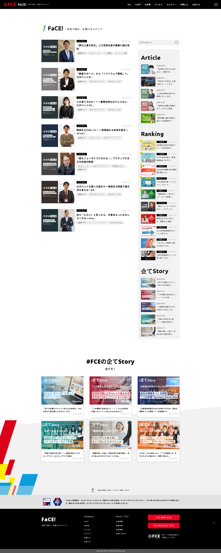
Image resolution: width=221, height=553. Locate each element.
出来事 (148, 4)
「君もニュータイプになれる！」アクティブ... (166, 207)
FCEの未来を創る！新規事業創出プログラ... (166, 158)
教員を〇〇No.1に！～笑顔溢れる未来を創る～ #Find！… (102, 132)
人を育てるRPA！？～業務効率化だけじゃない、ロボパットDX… (103, 103)
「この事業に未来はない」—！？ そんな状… (166, 296)
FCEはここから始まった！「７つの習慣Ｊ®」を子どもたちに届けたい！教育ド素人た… (158, 454)
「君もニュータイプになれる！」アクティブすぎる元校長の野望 (103, 160)
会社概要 (119, 521)
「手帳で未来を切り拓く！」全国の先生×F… (165, 320)
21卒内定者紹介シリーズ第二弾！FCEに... (166, 256)
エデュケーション (95, 53)
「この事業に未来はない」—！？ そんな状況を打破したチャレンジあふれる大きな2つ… (109, 410)
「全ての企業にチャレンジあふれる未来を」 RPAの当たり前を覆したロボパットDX (62, 410)
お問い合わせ (121, 534)
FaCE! (138, 4)
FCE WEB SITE (164, 517)
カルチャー (171, 4)
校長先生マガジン (118, 166)
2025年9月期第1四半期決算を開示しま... (167, 171)
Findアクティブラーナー (112, 138)
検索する (177, 42)
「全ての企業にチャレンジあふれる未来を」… (166, 283)
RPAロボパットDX (115, 81)
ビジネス (159, 4)
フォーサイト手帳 (121, 53)
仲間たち (184, 4)
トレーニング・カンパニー (98, 223)
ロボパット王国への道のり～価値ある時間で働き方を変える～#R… (103, 188)
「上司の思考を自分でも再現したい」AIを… (166, 94)
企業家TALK (82, 53)
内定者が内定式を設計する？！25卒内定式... (166, 146)
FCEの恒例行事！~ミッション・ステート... (166, 183)
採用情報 (119, 529)
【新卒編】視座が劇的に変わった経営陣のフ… (166, 119)
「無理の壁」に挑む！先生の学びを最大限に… (166, 332)
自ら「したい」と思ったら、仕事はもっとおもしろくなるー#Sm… (103, 216)
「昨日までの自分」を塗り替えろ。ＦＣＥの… (166, 82)
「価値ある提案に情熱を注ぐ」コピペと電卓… (166, 107)
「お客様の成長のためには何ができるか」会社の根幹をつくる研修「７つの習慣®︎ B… (158, 410)
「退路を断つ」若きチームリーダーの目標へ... (166, 195)
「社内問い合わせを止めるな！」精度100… (166, 70)
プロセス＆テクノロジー (97, 81)
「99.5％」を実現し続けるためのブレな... (166, 244)
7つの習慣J (108, 53)
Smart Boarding (116, 223)
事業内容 (119, 525)
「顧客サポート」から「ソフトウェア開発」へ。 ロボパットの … (103, 75)
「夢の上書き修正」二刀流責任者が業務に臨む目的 (103, 47)
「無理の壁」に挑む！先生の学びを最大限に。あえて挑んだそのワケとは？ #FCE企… (110, 454)
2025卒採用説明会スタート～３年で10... (166, 232)
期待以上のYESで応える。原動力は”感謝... (165, 219)
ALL (129, 4)
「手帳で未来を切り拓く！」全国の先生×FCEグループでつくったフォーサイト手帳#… (61, 454)
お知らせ (196, 4)
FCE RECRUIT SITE (163, 525)
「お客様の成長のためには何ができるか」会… (166, 308)
